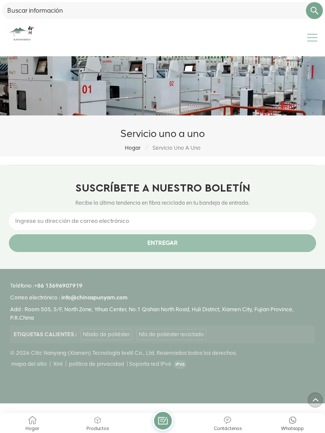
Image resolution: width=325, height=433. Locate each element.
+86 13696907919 (58, 285)
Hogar (132, 148)
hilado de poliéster (106, 334)
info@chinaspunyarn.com (94, 297)
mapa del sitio (29, 364)
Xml (58, 364)
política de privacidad (96, 364)
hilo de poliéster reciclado (171, 334)
